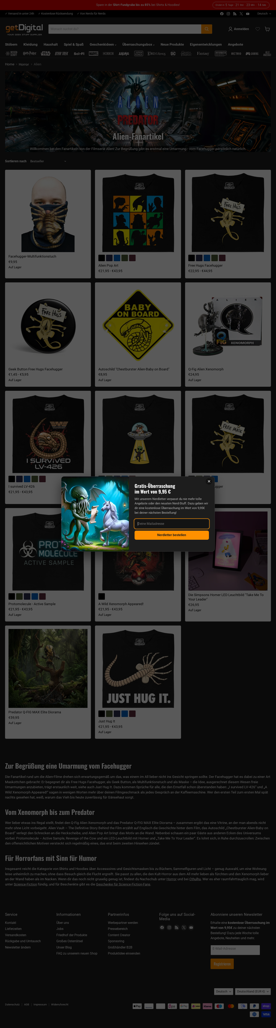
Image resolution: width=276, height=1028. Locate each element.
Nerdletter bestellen (171, 535)
